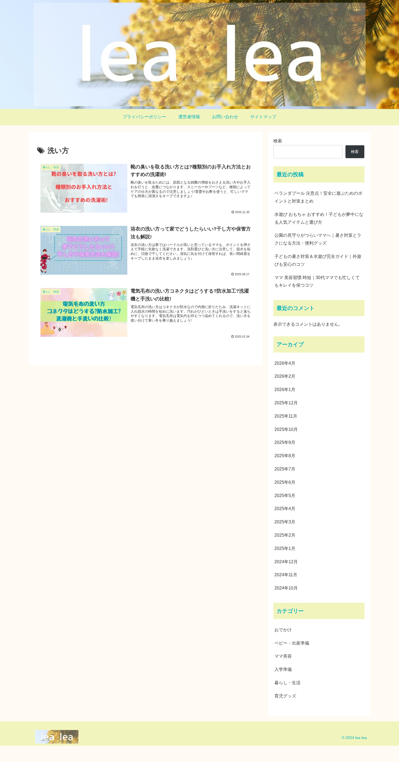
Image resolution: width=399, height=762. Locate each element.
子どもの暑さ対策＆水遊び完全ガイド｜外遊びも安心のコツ (317, 260)
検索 (277, 141)
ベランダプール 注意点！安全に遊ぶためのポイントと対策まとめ (318, 197)
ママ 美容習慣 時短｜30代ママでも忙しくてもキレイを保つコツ (317, 281)
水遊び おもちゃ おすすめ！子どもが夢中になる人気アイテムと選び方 (318, 218)
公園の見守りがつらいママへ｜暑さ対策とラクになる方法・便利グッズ (317, 239)
